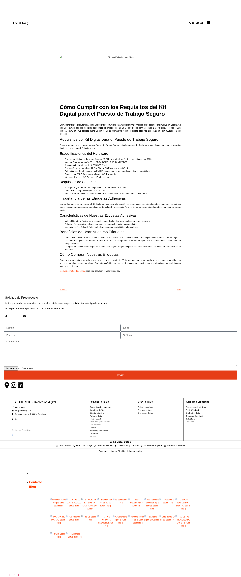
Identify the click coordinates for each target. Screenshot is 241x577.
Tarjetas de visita (58, 512)
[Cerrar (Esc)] (16, 575)
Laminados (74, 546)
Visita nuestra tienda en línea (72, 271)
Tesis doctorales (152, 512)
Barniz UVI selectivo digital (167, 530)
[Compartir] (12, 575)
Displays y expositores (183, 513)
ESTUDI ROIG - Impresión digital (34, 402)
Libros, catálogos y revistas (136, 513)
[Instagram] (14, 385)
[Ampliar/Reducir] (2, 575)
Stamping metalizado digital (151, 530)
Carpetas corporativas (73, 513)
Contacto (35, 473)
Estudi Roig (20, 23)
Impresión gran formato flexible (104, 530)
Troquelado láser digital (183, 530)
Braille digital (58, 546)
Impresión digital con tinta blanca (136, 530)
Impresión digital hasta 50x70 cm (105, 513)
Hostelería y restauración (167, 513)
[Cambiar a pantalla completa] (7, 575)
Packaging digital (58, 529)
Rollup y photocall (89, 529)
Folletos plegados (120, 512)
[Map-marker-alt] (7, 385)
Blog (32, 477)
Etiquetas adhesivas (89, 512)
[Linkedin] (20, 385)
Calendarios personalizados (73, 530)
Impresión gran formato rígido (120, 530)
